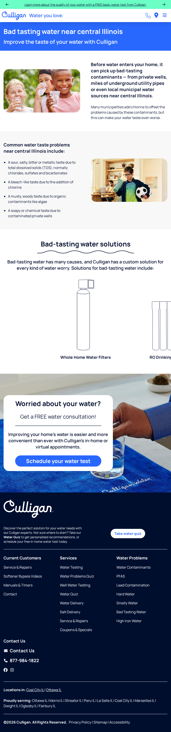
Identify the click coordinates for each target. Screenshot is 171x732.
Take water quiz (127, 533)
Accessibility (119, 722)
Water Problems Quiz (77, 576)
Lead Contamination (133, 585)
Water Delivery (71, 603)
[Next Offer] (163, 4)
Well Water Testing (75, 585)
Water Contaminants (133, 567)
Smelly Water (127, 603)
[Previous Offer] (7, 4)
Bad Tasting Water (131, 611)
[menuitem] (156, 15)
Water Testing (71, 567)
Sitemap (100, 722)
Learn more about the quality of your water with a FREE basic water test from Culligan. (85, 4)
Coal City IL (35, 689)
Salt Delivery (70, 611)
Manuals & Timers (18, 585)
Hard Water (125, 594)
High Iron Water (129, 620)
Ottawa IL (53, 689)
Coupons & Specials (76, 629)
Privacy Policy (80, 722)
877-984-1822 (24, 660)
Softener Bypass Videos (23, 576)
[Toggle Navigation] (164, 15)
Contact (10, 594)
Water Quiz (69, 594)
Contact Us (22, 651)
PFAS (120, 576)
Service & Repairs (18, 567)
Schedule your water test (58, 461)
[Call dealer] (148, 15)
